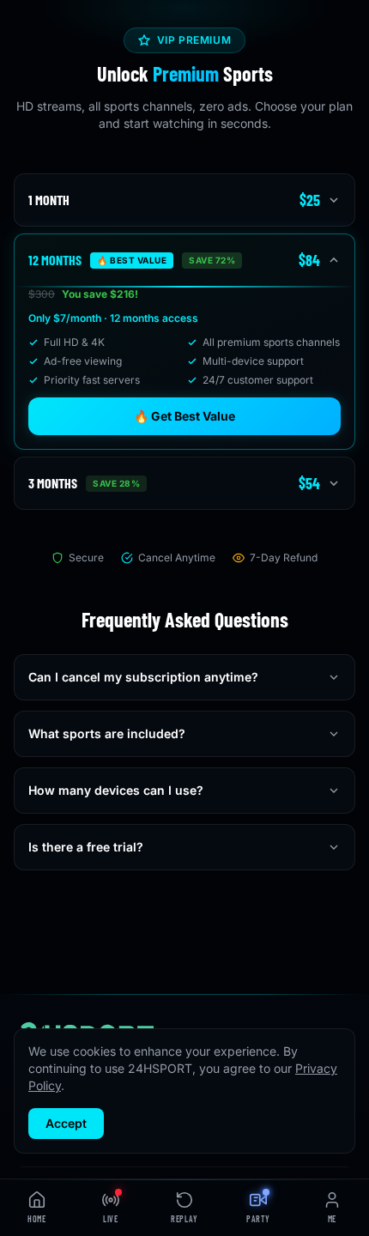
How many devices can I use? (115, 790)
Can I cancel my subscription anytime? (143, 677)
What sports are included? (106, 733)
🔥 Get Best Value (184, 416)
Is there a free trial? (85, 846)
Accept (66, 1123)
